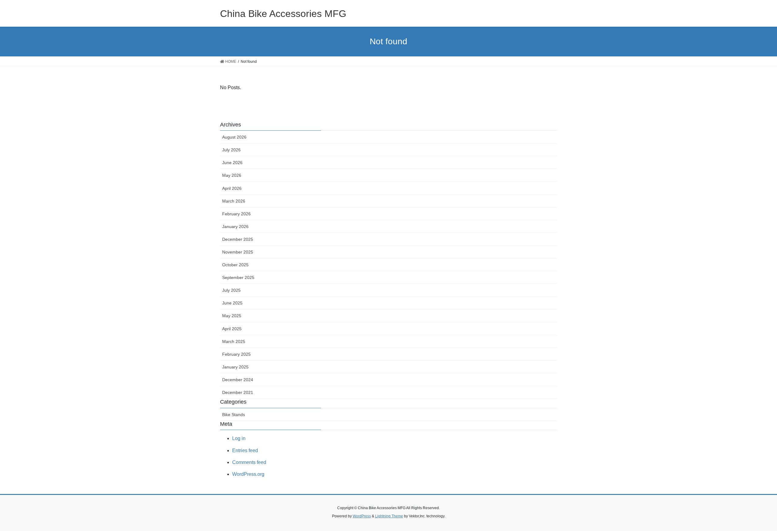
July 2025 (231, 290)
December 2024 (237, 379)
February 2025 (236, 354)
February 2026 (236, 213)
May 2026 (231, 175)
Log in (239, 438)
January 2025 (235, 367)
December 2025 (237, 239)
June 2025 (232, 303)
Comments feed (249, 462)
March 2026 (233, 201)
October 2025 (235, 264)
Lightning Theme (389, 516)
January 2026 (235, 226)
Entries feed (245, 450)
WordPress (362, 516)
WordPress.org (248, 474)
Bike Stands (233, 414)
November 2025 (237, 252)
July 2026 (231, 149)
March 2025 (233, 341)
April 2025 (232, 328)
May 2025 (231, 315)
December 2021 (237, 392)
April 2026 (232, 188)
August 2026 (234, 137)
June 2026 (232, 162)
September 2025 (238, 277)
